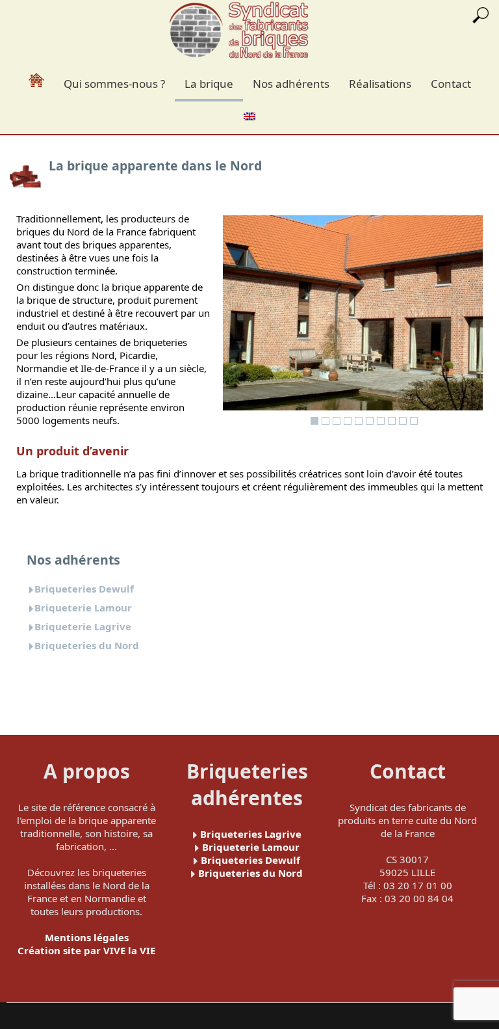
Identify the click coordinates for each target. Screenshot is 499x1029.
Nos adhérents (291, 83)
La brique (209, 83)
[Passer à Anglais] (249, 115)
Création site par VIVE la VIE (86, 950)
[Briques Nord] (239, 31)
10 (414, 421)
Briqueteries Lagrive (250, 833)
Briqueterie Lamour (83, 607)
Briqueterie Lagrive (82, 626)
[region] (353, 323)
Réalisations (380, 83)
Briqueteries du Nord (86, 645)
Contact (451, 83)
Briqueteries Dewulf (84, 588)
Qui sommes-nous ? (114, 83)
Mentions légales (87, 937)
